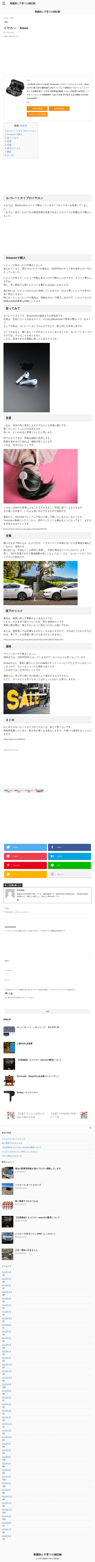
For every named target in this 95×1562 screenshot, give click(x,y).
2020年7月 (6, 1529)
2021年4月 (6, 1470)
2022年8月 (6, 1391)
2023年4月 (6, 1345)
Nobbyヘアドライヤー (27, 1092)
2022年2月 (6, 1410)
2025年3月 (6, 1272)
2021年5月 (6, 1463)
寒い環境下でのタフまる (12, 1143)
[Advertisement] (47, 56)
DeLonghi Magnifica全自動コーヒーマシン (38, 1076)
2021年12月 (7, 1424)
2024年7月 (6, 1305)
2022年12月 (7, 1364)
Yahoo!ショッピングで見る (37, 114)
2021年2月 (6, 1483)
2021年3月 (6, 1476)
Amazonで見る (37, 108)
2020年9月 (6, 1516)
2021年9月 (6, 1443)
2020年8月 (6, 1523)
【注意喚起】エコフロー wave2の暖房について (39, 1060)
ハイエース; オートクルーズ (13, 1138)
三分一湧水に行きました (12, 1156)
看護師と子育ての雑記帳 (22, 3)
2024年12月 (7, 1292)
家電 (7, 908)
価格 (8, 151)
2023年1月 (6, 1358)
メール (8, 970)
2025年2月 (6, 1279)
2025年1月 (6, 1285)
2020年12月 (7, 1496)
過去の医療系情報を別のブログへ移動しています (38, 1168)
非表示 (23, 125)
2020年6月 (6, 1536)
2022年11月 (7, 1371)
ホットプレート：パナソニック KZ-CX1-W (38, 1027)
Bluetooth (9, 912)
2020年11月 (7, 1503)
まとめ (9, 155)
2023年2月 (6, 1351)
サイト (7, 980)
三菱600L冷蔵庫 (25, 1043)
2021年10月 (7, 1437)
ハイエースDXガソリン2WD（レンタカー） (20, 1151)
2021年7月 (6, 1450)
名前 (7, 961)
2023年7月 (6, 1331)
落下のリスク (13, 148)
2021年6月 (6, 1457)
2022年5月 (6, 1397)
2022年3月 (6, 1404)
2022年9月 (6, 1384)
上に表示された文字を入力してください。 (20, 997)
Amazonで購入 (14, 134)
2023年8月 (6, 1325)
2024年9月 (6, 1298)
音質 (8, 141)
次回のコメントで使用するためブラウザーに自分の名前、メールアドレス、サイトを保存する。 (41, 990)
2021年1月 (6, 1490)
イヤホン (17, 912)
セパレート (24, 912)
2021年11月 (6, 1430)
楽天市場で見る (59, 108)
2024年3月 (6, 1312)
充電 (8, 144)
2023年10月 (7, 1318)
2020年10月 (7, 1509)
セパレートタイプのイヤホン (21, 130)
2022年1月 (6, 1417)
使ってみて (12, 137)
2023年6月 (6, 1338)
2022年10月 (7, 1377)
